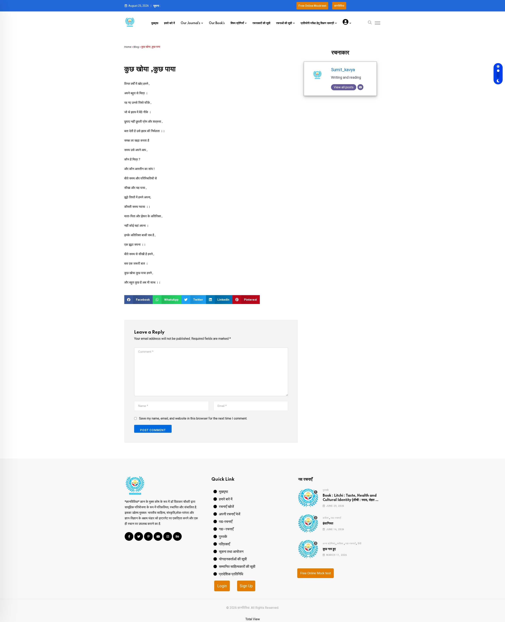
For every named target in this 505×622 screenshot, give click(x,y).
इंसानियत (328, 523)
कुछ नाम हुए (329, 549)
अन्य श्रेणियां (329, 543)
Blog (136, 46)
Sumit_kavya (343, 69)
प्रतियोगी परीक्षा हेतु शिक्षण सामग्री (317, 23)
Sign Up (246, 586)
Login (222, 586)
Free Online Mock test (315, 573)
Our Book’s (217, 23)
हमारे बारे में (169, 23)
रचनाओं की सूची (284, 23)
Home (127, 46)
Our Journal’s (190, 23)
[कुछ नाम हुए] (308, 549)
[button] (138, 299)
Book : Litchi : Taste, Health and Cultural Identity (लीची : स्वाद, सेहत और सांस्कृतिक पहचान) (351, 500)
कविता (326, 518)
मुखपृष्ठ (154, 23)
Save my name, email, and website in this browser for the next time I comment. (193, 418)
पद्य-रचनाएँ (336, 518)
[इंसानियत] (308, 523)
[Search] (370, 22)
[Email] (360, 87)
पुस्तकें (326, 490)
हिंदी (360, 543)
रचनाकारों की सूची (261, 23)
